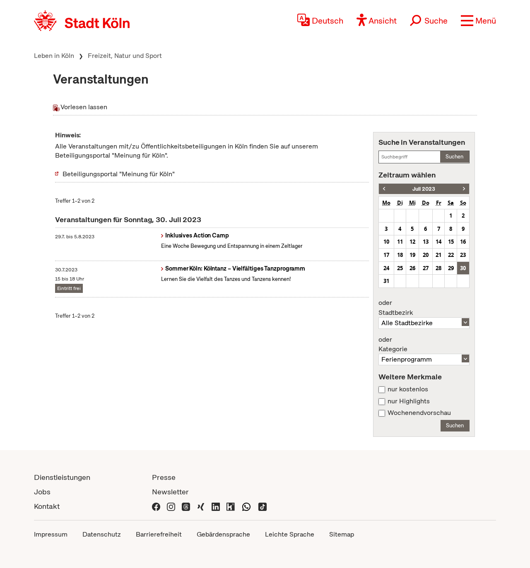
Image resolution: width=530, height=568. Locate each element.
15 (451, 241)
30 (463, 268)
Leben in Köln (54, 55)
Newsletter (170, 491)
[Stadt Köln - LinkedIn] (216, 506)
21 (438, 255)
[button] (478, 20)
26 (412, 268)
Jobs (42, 491)
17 (386, 255)
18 (400, 255)
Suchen (454, 156)
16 (463, 241)
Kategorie (392, 345)
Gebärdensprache (223, 534)
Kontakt (47, 506)
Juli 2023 (423, 188)
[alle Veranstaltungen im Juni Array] (384, 189)
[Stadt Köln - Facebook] (156, 506)
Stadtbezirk (395, 308)
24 (386, 268)
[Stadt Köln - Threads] (186, 506)
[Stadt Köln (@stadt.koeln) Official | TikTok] (262, 506)
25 (400, 268)
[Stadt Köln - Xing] (201, 506)
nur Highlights (409, 401)
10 (386, 241)
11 (400, 241)
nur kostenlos (408, 389)
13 (426, 241)
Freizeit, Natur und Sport (125, 55)
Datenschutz (101, 534)
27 (426, 268)
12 (412, 241)
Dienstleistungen (62, 477)
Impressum (50, 534)
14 (438, 241)
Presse (164, 477)
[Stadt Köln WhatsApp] (246, 506)
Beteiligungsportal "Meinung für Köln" (119, 174)
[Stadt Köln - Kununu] (230, 506)
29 (451, 268)
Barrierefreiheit (159, 534)
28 (438, 268)
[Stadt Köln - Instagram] (171, 506)
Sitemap (341, 534)
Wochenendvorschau (419, 413)
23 (463, 255)
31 (386, 281)
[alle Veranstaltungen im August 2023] (464, 189)
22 (451, 255)
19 (412, 255)
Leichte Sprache (289, 534)
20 (426, 255)
